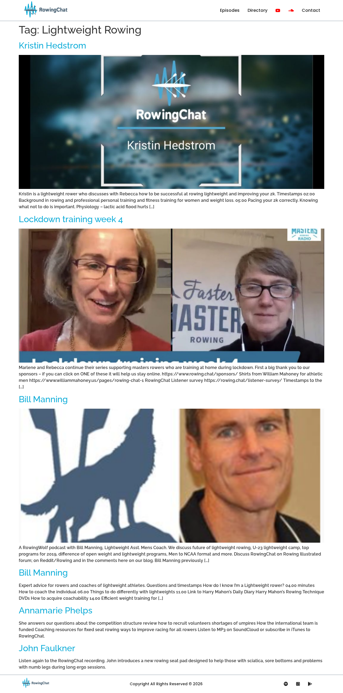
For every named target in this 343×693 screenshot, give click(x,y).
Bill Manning (43, 399)
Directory (257, 10)
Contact (311, 10)
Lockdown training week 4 (71, 219)
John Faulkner (47, 648)
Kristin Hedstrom (52, 45)
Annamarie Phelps (55, 610)
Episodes (230, 10)
